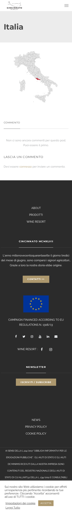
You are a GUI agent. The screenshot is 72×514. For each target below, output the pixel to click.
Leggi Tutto (13, 507)
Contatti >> (35, 279)
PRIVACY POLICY (36, 426)
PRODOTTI (36, 215)
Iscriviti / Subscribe (35, 382)
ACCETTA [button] (45, 503)
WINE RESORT (36, 221)
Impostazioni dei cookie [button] (20, 503)
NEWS (36, 420)
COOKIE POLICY (36, 433)
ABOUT (36, 208)
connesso (25, 166)
